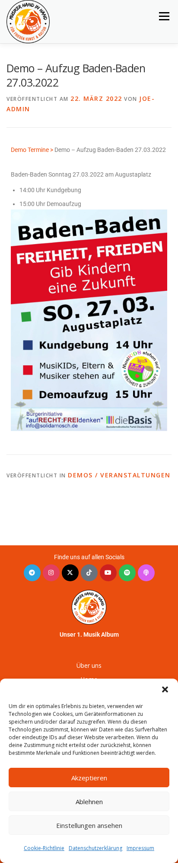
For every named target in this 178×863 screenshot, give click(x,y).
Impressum (140, 848)
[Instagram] (51, 572)
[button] (165, 689)
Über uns (89, 665)
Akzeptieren (89, 777)
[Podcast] (146, 572)
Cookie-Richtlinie (44, 848)
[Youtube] (108, 572)
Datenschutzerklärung (95, 848)
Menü (164, 16)
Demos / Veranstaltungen (119, 475)
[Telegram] (32, 572)
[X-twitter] (70, 572)
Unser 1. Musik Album (89, 634)
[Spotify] (127, 572)
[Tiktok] (89, 572)
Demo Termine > (32, 149)
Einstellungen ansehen (89, 825)
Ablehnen (89, 801)
